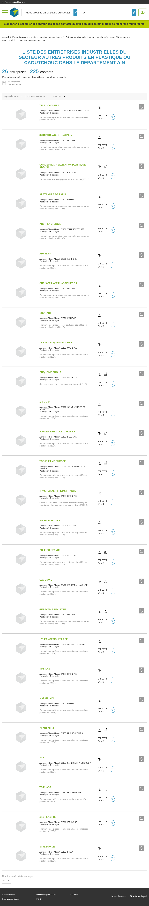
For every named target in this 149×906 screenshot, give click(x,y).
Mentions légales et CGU (46, 895)
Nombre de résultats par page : (18, 876)
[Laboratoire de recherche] (99, 523)
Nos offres (74, 895)
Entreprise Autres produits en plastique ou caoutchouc (37, 37)
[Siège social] (99, 108)
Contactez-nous (8, 895)
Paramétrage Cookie (10, 899)
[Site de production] (105, 374)
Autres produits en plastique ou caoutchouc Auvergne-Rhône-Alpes (97, 37)
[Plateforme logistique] (105, 167)
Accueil (5, 37)
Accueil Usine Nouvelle (15, 2)
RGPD (38, 899)
